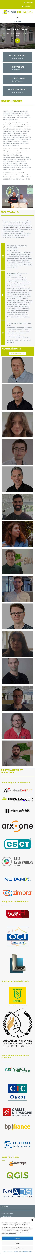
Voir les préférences (17, 1248)
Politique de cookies (8, 1251)
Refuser (17, 1243)
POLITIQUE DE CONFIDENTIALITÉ (23, 1251)
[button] (32, 1219)
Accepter (17, 1238)
